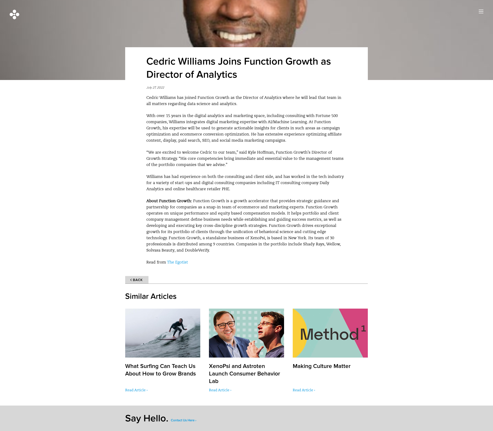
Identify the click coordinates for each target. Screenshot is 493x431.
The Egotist (177, 262)
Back (138, 280)
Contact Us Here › (183, 420)
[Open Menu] (481, 11)
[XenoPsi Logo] (14, 14)
